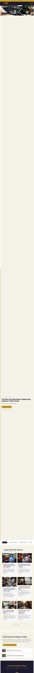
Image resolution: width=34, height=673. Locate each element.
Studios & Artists (23, 542)
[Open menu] (32, 3)
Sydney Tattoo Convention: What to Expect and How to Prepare (8, 612)
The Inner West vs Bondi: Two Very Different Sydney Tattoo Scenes (24, 588)
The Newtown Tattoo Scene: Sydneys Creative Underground (24, 612)
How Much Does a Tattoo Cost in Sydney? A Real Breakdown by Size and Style (9, 589)
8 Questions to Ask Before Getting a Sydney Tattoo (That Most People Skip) (9, 565)
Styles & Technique (13, 542)
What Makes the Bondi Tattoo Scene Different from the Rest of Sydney (24, 565)
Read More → (5, 574)
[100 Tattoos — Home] (6, 3)
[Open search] (30, 3)
